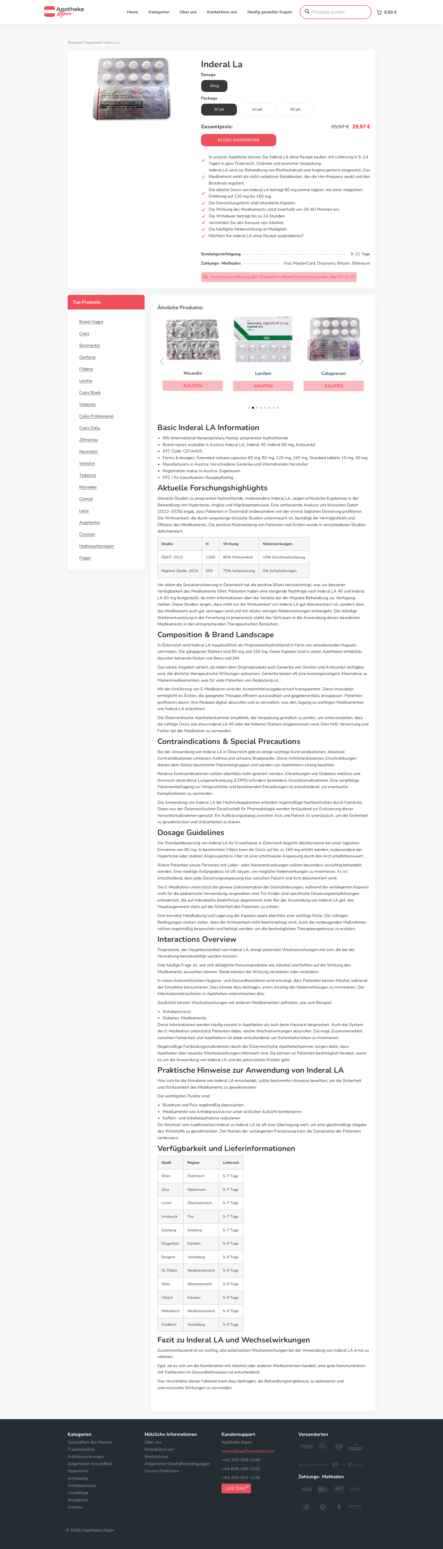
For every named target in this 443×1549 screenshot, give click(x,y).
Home (132, 12)
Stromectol (89, 345)
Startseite (75, 42)
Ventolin (87, 463)
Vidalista (87, 404)
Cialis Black (89, 392)
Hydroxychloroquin (96, 546)
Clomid (86, 499)
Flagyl (84, 558)
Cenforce (87, 357)
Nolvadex (88, 487)
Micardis (193, 373)
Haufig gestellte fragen (269, 12)
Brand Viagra (91, 322)
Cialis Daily (89, 428)
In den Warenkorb (238, 140)
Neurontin (88, 451)
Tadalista (87, 475)
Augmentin (89, 522)
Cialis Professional (96, 416)
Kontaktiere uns (222, 12)
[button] (193, 386)
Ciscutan (87, 534)
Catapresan (333, 373)
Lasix (84, 511)
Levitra (85, 381)
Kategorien (158, 12)
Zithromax (88, 440)
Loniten (263, 373)
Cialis (84, 333)
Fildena (86, 369)
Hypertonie (93, 42)
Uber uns (188, 12)
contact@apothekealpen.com (248, 1451)
